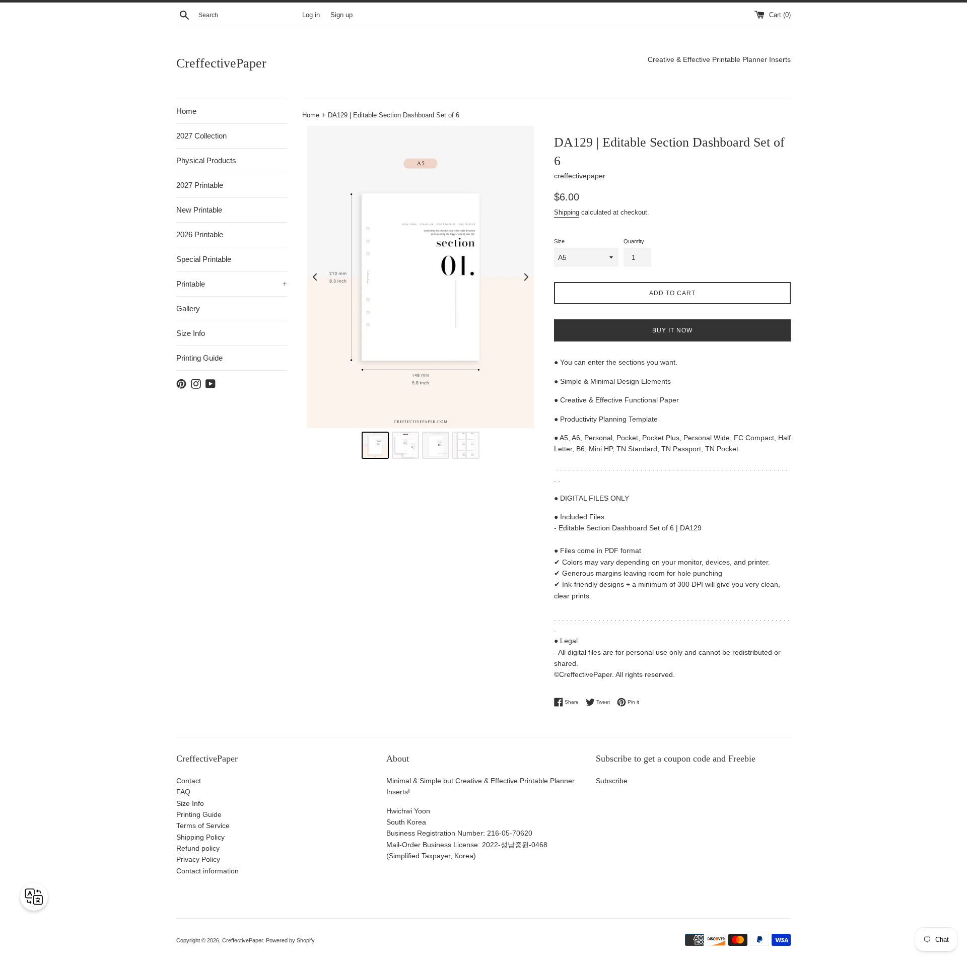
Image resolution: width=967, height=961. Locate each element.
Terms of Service (203, 825)
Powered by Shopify (290, 940)
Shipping (566, 212)
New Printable (199, 209)
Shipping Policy (200, 837)
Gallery (188, 308)
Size (559, 241)
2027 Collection (201, 135)
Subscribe (612, 781)
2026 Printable (199, 234)
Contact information (207, 871)
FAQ (183, 792)
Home (186, 111)
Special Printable (203, 259)
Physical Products (206, 160)
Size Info (190, 333)
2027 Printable (199, 185)
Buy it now (672, 330)
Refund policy (198, 848)
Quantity (634, 241)
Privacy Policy (198, 859)
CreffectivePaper (221, 63)
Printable (231, 284)
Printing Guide (199, 358)
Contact (188, 781)
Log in (311, 15)
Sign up (341, 15)
